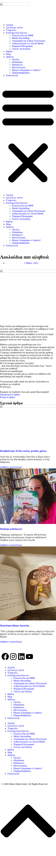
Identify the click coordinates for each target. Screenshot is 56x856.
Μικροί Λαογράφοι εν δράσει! (26, 70)
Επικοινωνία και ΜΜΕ (23, 35)
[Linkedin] (21, 656)
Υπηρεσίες (11, 30)
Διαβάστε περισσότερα (11, 467)
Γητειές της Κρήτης (21, 48)
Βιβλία (9, 51)
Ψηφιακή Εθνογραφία (22, 46)
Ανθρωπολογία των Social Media (27, 43)
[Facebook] (5, 656)
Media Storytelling (20, 38)
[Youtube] (29, 656)
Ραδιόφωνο (17, 64)
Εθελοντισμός (18, 67)
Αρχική (9, 25)
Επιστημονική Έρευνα (16, 33)
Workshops (17, 62)
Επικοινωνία (12, 75)
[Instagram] (13, 656)
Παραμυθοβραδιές (21, 72)
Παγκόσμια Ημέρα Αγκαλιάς (14, 625)
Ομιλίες (15, 59)
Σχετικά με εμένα (14, 27)
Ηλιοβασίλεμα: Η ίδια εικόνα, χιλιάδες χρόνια (23, 451)
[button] (28, 135)
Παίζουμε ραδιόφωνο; (11, 529)
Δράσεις (10, 56)
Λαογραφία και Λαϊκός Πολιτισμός (28, 41)
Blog (8, 54)
